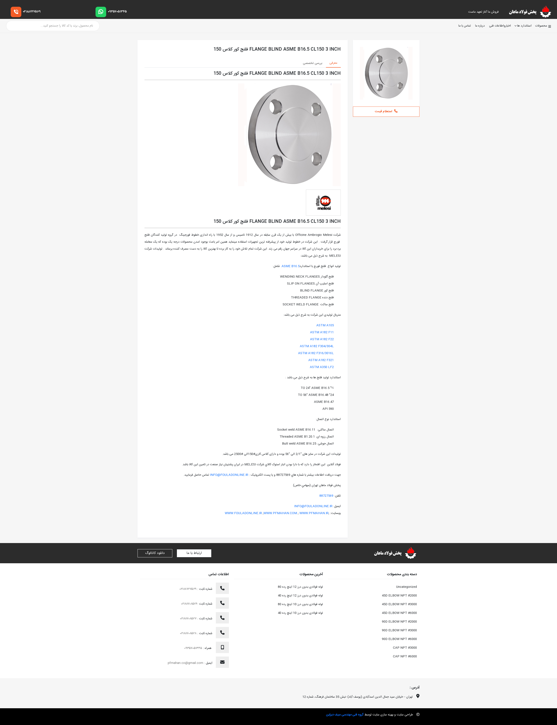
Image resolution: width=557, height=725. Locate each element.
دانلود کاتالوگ (155, 553)
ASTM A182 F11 (322, 332)
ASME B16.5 (291, 266)
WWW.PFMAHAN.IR (314, 513)
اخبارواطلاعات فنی (500, 26)
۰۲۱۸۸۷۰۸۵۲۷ (188, 618)
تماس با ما (464, 26)
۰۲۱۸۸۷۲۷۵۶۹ (32, 11)
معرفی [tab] (333, 63)
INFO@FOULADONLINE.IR (229, 475)
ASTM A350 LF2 (322, 367)
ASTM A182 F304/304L (317, 346)
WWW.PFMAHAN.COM (280, 513)
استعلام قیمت (383, 111)
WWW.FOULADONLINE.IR (243, 513)
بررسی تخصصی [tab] (312, 63)
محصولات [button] (541, 25)
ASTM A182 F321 (321, 360)
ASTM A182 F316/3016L (316, 353)
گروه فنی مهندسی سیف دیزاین (345, 714)
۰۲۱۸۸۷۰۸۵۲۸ (188, 633)
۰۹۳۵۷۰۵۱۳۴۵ (117, 11)
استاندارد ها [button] (524, 25)
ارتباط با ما (194, 553)
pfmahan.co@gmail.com (185, 663)
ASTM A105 (325, 325)
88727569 (326, 495)
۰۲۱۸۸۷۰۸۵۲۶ (189, 604)
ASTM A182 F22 (322, 339)
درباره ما (480, 26)
